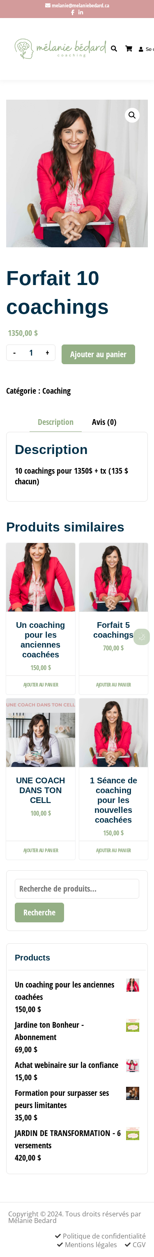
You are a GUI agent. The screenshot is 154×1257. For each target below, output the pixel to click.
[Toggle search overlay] (114, 49)
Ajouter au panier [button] (40, 684)
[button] (132, 115)
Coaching (56, 390)
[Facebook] (72, 12)
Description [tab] (56, 421)
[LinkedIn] (80, 12)
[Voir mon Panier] (128, 49)
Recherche (39, 912)
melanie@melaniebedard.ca (80, 5)
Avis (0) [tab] (104, 421)
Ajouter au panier (98, 354)
